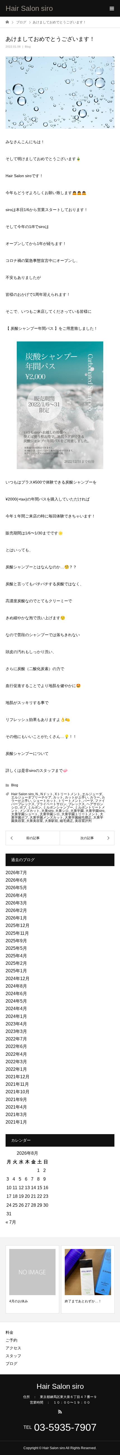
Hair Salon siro (29, 8)
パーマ (88, 801)
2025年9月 (16, 940)
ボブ (23, 807)
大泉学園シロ (50, 814)
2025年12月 (18, 925)
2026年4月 (16, 895)
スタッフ (13, 1356)
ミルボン (34, 807)
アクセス (13, 1348)
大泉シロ (62, 811)
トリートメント (69, 801)
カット (58, 797)
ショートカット (44, 801)
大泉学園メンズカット (46, 817)
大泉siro (47, 811)
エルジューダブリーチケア (31, 797)
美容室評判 (83, 821)
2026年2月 (16, 910)
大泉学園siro (94, 811)
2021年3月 (16, 1114)
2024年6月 (16, 993)
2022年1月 (16, 1069)
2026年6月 (16, 880)
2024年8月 (16, 986)
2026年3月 (16, 903)
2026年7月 (16, 872)
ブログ (11, 1363)
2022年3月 (16, 1061)
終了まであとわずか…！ (83, 1301)
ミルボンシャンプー (58, 807)
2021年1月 (16, 1122)
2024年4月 (16, 1008)
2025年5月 (16, 948)
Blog (28, 46)
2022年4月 (16, 1054)
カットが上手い (76, 797)
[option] (32, 1279)
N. (37, 794)
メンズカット (30, 811)
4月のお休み (18, 1301)
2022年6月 (16, 1046)
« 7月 (11, 1222)
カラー (95, 797)
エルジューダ (92, 794)
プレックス (76, 804)
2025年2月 (16, 963)
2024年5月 (16, 1001)
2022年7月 (16, 1039)
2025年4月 (16, 955)
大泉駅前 (51, 821)
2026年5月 (16, 887)
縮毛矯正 (66, 821)
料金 (9, 1332)
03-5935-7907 (65, 1427)
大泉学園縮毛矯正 (78, 817)
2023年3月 (16, 1031)
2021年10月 (18, 1091)
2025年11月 (17, 933)
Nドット (46, 794)
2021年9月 (16, 1099)
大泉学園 (77, 811)
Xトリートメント (67, 794)
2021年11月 (17, 1084)
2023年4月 (16, 1024)
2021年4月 (16, 1107)
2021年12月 (18, 1076)
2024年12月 (18, 978)
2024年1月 (16, 1016)
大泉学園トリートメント (79, 814)
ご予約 (11, 1340)
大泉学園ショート (24, 814)
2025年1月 (16, 970)
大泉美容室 (34, 821)
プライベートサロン (51, 804)
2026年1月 (16, 918)
